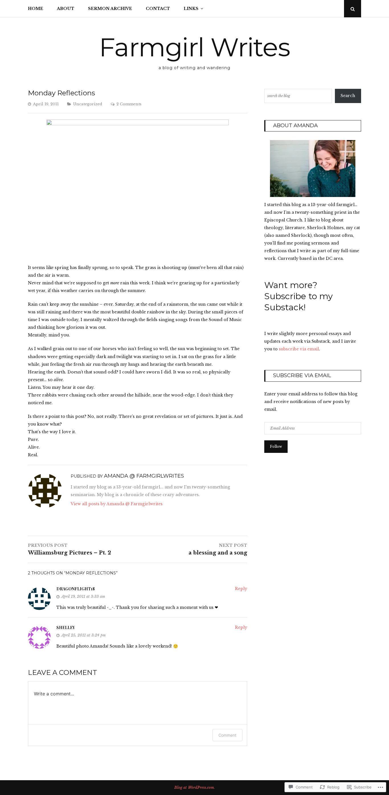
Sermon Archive (110, 8)
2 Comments (129, 104)
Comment (227, 735)
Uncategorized (87, 104)
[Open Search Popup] (352, 8)
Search (348, 95)
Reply (241, 588)
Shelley (65, 627)
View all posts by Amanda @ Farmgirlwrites (117, 503)
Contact (158, 8)
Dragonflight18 (75, 588)
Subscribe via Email (302, 375)
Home (35, 8)
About (65, 8)
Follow (276, 446)
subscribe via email (299, 349)
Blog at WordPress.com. (194, 787)
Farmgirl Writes (194, 47)
